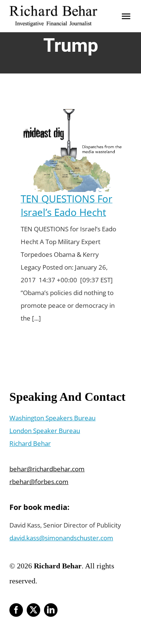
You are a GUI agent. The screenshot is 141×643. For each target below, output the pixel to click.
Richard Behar (30, 443)
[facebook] (16, 610)
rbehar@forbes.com (38, 481)
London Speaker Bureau (44, 430)
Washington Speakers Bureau (52, 418)
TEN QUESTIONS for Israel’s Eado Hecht (66, 205)
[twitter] (33, 610)
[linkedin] (51, 610)
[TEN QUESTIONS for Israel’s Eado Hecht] (70, 115)
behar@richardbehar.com (47, 469)
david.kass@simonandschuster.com (61, 538)
